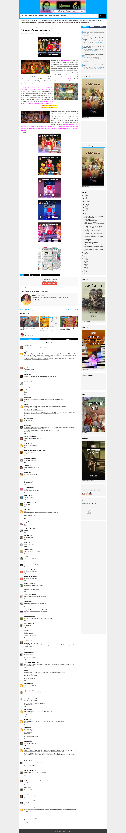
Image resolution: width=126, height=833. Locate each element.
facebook (68, 339)
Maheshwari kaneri (29, 458)
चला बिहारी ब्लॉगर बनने (28, 616)
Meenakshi (27, 683)
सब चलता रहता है (88, 239)
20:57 (25, 499)
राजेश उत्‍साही (26, 345)
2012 (85, 268)
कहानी (30, 15)
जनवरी (86, 214)
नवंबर (86, 200)
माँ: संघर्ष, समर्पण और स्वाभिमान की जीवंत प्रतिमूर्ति (28, 328)
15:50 (25, 573)
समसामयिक (54, 27)
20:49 (25, 791)
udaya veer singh (28, 594)
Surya (25, 748)
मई (85, 209)
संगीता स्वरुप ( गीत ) (27, 563)
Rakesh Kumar (28, 697)
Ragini (25, 787)
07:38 (25, 667)
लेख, (48, 33)
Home (22, 27)
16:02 (25, 694)
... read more (92, 34)
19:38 (25, 649)
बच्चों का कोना (56, 15)
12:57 (25, 422)
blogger (30, 339)
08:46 (25, 546)
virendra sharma (28, 807)
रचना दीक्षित (26, 397)
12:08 (25, 385)
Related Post (24, 313)
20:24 (25, 659)
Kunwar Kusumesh (29, 801)
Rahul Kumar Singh (29, 436)
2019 (85, 258)
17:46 (25, 724)
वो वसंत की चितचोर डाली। (89, 217)
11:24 (25, 378)
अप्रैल (86, 210)
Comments (101, 26)
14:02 (25, 462)
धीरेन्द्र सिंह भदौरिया (27, 652)
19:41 (25, 598)
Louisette (26, 816)
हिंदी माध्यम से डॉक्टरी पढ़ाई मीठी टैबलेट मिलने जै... (94, 226)
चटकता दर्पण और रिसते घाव (90, 232)
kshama (26, 374)
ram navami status (65, 317)
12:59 (25, 433)
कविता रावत (26, 472)
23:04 (25, 525)
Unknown (26, 709)
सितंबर (86, 203)
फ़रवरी (86, 213)
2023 (85, 252)
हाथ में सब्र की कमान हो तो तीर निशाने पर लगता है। (94, 249)
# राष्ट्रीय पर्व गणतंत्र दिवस (35, 275)
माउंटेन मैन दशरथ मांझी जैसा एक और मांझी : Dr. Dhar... (93, 228)
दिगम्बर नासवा (26, 779)
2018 (85, 259)
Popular (93, 26)
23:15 (25, 620)
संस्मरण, (53, 33)
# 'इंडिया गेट (27, 275)
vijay (25, 352)
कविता (26, 15)
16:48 (25, 476)
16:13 (25, 580)
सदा (24, 556)
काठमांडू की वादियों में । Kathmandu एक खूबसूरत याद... (94, 224)
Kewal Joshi (27, 495)
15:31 (25, 687)
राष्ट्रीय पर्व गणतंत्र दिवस (34, 27)
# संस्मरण (51, 275)
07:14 (25, 627)
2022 (85, 253)
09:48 (25, 553)
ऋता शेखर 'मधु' (27, 443)
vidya (25, 509)
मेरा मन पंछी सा (26, 741)
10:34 (25, 349)
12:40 (25, 401)
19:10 (25, 758)
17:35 (25, 820)
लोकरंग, (50, 33)
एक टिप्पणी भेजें (25, 823)
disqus (49, 339)
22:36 (25, 519)
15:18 (25, 706)
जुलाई (86, 206)
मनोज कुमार (26, 522)
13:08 (25, 440)
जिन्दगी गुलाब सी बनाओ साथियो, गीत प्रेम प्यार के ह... (94, 236)
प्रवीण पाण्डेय (26, 465)
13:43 (25, 447)
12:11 (25, 394)
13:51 (25, 455)
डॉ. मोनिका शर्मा (27, 549)
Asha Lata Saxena (29, 770)
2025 (85, 197)
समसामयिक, (57, 33)
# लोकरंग (46, 275)
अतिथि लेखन (63, 15)
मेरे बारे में (35, 15)
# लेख (42, 275)
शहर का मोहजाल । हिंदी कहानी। (90, 219)
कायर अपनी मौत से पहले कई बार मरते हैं (92, 241)
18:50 (25, 776)
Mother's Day (25, 317)
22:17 (25, 613)
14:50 (25, 567)
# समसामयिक (57, 275)
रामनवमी (99, 490)
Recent (85, 26)
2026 (85, 195)
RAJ (25, 404)
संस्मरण (50, 15)
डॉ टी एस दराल (26, 601)
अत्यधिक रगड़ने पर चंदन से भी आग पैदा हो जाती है (94, 216)
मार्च (85, 211)
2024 (85, 250)
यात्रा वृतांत (41, 15)
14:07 (25, 680)
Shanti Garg (27, 366)
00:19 (25, 532)
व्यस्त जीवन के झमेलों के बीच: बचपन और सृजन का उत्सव (94, 247)
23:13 (25, 716)
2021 (85, 255)
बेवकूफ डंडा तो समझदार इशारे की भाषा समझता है (93, 235)
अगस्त (86, 204)
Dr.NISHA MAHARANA (29, 662)
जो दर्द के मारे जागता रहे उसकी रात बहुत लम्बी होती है (94, 233)
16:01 (25, 637)
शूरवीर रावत (26, 425)
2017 (85, 261)
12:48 (25, 560)
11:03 (25, 371)
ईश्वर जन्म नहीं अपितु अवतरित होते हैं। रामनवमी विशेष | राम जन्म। (67, 328)
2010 (85, 271)
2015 (85, 264)
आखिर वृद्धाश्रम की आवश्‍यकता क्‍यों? (91, 242)
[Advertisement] (93, 131)
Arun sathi (26, 535)
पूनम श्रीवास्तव (26, 640)
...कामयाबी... (34, 657)
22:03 (25, 506)
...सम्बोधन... (34, 765)
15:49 (25, 798)
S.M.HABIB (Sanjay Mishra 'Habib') (33, 450)
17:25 (25, 492)
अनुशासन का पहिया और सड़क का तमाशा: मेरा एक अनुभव (93, 244)
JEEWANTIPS (27, 487)
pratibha (26, 719)
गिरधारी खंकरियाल (27, 690)
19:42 (25, 607)
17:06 (25, 591)
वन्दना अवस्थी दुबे (27, 418)
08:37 (25, 539)
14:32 (25, 784)
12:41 (25, 415)
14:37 (25, 804)
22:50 (25, 767)
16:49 (25, 484)
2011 (85, 270)
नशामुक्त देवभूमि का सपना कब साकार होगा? (92, 230)
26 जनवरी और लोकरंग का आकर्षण (91, 220)
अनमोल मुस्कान (87, 238)
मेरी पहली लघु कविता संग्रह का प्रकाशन (46, 317)
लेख (46, 15)
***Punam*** (27, 388)
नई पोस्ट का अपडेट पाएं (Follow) (49, 283)
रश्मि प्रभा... (26, 381)
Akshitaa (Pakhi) (28, 583)
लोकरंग (45, 27)
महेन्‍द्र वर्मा (25, 542)
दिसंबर (86, 198)
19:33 (25, 738)
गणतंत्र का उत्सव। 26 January (91, 222)
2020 (85, 256)
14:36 (25, 469)
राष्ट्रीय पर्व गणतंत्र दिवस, (42, 33)
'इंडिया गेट (27, 27)
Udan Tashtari (28, 623)
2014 (85, 265)
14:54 (25, 813)
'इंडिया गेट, (36, 33)
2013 (85, 267)
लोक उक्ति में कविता (44, 328)
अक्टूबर (86, 201)
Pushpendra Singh (29, 570)
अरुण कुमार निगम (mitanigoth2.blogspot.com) (35, 610)
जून (85, 207)
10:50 (25, 363)
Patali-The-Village (29, 502)
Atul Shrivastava (28, 528)
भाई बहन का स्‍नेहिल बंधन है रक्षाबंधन (90, 31)
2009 (85, 273)
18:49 (25, 745)
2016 (85, 262)
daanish (26, 727)
